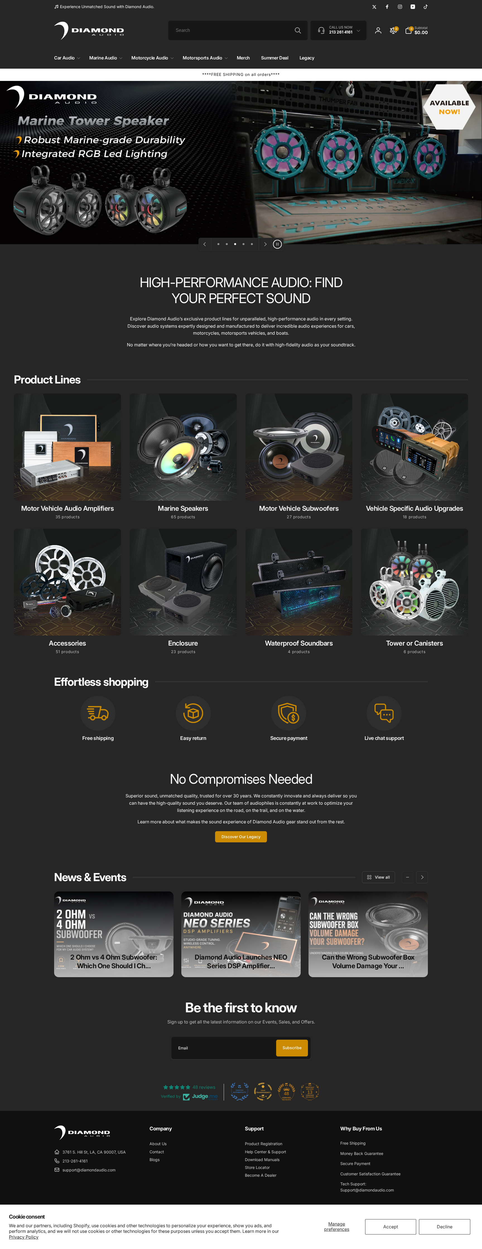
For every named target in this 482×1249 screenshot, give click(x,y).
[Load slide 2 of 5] (227, 244)
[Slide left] (407, 877)
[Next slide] (265, 244)
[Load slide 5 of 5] (252, 244)
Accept (390, 1226)
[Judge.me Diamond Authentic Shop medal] (240, 1092)
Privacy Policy (23, 1237)
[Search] (297, 30)
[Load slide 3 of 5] (235, 244)
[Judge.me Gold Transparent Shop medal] (263, 1092)
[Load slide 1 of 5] (218, 244)
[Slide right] (422, 877)
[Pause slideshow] (277, 244)
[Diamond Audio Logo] (82, 1138)
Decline (444, 1226)
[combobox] (238, 30)
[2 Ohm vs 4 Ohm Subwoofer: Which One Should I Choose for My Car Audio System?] (113, 934)
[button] (66, 57)
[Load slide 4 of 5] (243, 244)
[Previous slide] (205, 244)
